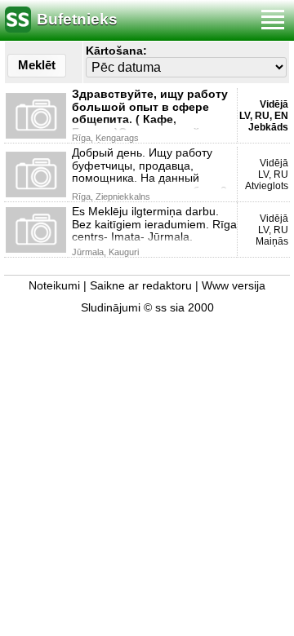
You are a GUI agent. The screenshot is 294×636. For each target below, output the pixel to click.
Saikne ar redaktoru (141, 286)
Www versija (233, 286)
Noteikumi (54, 286)
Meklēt (37, 65)
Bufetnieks (77, 19)
